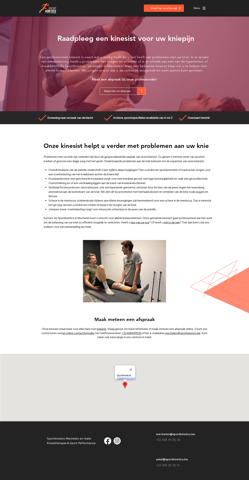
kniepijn (101, 329)
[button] (197, 8)
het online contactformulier (77, 333)
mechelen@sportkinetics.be (183, 333)
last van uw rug (140, 222)
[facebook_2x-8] (107, 440)
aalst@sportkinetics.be (172, 459)
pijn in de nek (172, 222)
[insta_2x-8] (117, 440)
